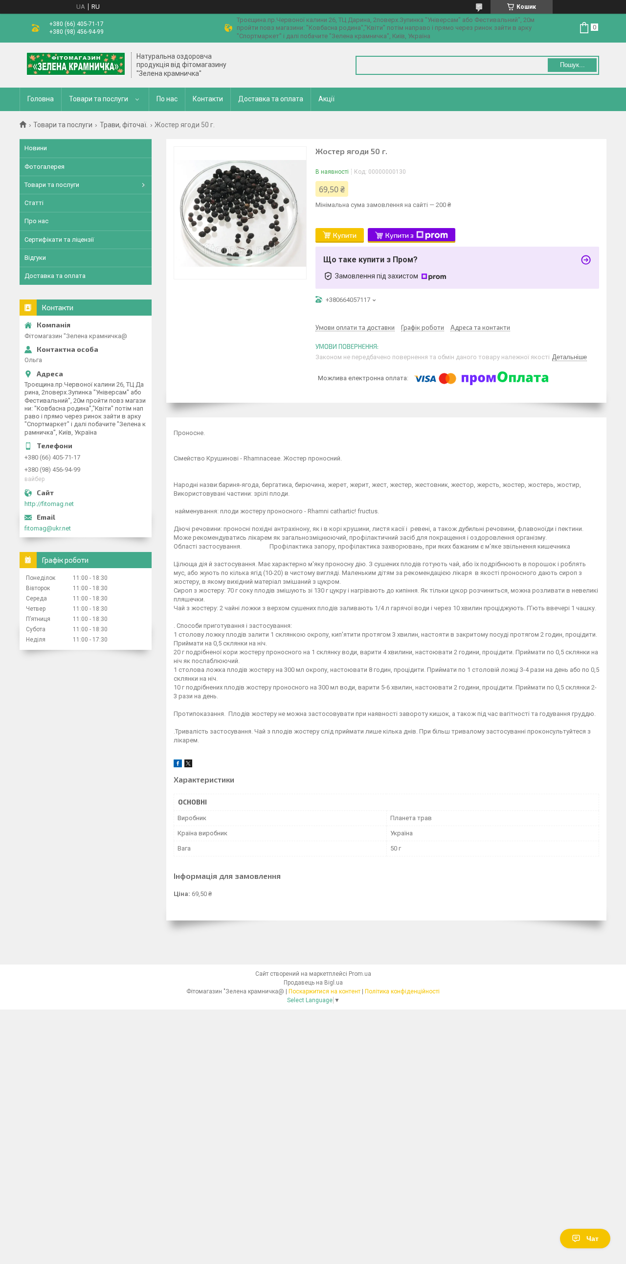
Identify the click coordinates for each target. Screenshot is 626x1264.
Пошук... (572, 65)
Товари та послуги (98, 99)
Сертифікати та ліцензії (59, 239)
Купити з (399, 235)
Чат (592, 1238)
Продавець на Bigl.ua (313, 982)
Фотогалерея (44, 166)
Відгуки (35, 257)
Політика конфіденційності (402, 991)
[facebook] (178, 765)
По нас (167, 99)
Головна (40, 99)
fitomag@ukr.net (47, 528)
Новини (35, 148)
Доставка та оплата (270, 99)
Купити (345, 235)
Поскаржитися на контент (324, 991)
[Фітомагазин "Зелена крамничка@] (76, 65)
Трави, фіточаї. (124, 125)
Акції (326, 99)
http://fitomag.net (49, 503)
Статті (34, 203)
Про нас (36, 221)
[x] (188, 765)
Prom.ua (360, 973)
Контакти (208, 99)
